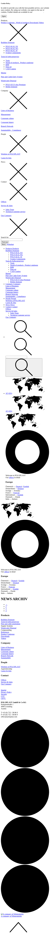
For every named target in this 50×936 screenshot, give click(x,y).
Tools (8, 61)
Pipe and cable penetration (10, 624)
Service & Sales (7, 206)
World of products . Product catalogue (19, 63)
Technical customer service (15, 212)
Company (9, 284)
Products (9, 249)
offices (11, 477)
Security (4, 694)
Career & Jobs (6, 158)
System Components (13, 53)
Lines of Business (7, 111)
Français (16, 493)
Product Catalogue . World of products (15, 23)
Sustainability (6, 658)
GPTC (3, 698)
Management (5, 114)
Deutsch (19, 486)
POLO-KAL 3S (11, 51)
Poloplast (10, 244)
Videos (41, 23)
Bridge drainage (11, 87)
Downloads (34, 23)
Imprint (3, 690)
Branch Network (7, 126)
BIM (7, 65)
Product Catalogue (8, 634)
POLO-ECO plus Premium (16, 85)
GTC (3, 696)
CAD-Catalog (11, 69)
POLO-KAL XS (12, 46)
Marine (3, 73)
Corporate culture (7, 118)
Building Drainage (8, 42)
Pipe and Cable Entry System (11, 77)
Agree (4, 16)
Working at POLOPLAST (10, 154)
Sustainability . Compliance (11, 130)
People (8, 299)
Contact (9, 307)
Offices (3, 202)
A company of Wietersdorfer (11, 916)
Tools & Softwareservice (10, 57)
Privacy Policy (38, 12)
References (5, 632)
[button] (23, 337)
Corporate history (7, 122)
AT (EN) (9, 393)
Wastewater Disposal (8, 81)
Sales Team (10, 210)
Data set (9, 67)
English (26, 486)
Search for (4, 237)
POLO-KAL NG (12, 49)
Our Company (6, 216)
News (8, 305)
